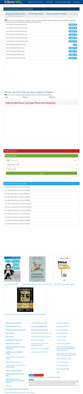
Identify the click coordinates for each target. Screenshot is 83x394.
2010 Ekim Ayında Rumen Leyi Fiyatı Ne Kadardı (17, 217)
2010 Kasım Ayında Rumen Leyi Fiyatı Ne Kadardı (17, 220)
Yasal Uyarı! (76, 385)
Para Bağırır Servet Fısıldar (11, 284)
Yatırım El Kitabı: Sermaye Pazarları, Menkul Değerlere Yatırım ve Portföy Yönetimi (25, 314)
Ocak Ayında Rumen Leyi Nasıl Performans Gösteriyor (31, 102)
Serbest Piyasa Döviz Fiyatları (63, 2)
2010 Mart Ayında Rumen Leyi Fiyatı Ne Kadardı (17, 193)
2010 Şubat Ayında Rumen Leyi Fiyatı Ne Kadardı (17, 190)
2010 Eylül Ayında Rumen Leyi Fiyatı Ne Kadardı (17, 213)
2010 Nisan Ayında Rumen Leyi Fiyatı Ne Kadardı (17, 197)
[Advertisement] (41, 76)
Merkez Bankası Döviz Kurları (35, 2)
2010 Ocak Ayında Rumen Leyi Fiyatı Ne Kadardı (17, 187)
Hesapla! (41, 173)
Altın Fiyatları (76, 2)
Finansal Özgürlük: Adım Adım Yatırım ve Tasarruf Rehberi (37, 284)
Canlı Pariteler (49, 2)
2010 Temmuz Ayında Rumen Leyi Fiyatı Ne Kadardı (18, 207)
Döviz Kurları (41, 377)
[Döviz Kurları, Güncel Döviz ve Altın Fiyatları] (13, 2)
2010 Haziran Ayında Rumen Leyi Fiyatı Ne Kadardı (18, 203)
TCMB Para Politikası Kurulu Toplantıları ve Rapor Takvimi (19, 392)
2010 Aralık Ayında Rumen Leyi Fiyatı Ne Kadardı (17, 223)
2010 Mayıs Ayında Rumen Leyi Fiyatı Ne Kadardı (17, 200)
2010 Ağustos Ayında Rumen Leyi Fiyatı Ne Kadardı (18, 210)
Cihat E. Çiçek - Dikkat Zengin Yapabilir (64, 284)
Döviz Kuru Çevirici (11, 156)
